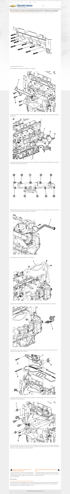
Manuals (11, 2)
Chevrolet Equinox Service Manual (16, 12)
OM (15, 2)
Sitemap (29, 2)
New (22, 2)
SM (18, 2)
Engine (27, 12)
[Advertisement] (35, 18)
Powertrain (24, 12)
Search (34, 2)
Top (25, 2)
